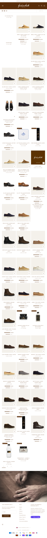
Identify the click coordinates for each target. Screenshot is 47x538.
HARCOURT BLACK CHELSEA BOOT (9, 251)
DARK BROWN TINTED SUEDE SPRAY (38, 144)
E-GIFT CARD (38, 166)
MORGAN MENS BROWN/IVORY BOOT (23, 409)
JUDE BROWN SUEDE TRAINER (9, 329)
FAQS (20, 509)
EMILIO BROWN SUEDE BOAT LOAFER (38, 197)
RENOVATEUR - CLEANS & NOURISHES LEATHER (23, 459)
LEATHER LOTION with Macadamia (38, 326)
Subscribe (6, 515)
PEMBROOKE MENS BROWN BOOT (38, 435)
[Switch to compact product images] (6, 10)
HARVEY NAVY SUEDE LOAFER (9, 276)
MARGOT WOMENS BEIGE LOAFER (9, 382)
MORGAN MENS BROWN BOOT (9, 408)
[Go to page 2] (11, 466)
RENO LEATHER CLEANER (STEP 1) (9, 462)
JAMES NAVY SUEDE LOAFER (23, 302)
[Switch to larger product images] (2, 10)
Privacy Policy (21, 519)
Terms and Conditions (23, 521)
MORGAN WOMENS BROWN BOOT (38, 409)
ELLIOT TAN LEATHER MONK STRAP (23, 194)
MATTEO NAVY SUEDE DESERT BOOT (38, 382)
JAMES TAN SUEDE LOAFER (38, 302)
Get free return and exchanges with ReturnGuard (38, 206)
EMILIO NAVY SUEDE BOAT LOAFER (9, 224)
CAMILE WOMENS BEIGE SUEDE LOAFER (23, 87)
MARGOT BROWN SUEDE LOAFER (23, 355)
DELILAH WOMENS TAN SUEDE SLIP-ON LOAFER (23, 170)
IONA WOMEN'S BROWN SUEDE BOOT (9, 303)
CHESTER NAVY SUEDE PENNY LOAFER (23, 113)
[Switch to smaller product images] (4, 10)
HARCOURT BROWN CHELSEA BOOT (23, 251)
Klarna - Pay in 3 (22, 517)
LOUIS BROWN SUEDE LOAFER (9, 354)
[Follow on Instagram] (2, 524)
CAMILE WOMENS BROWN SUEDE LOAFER (38, 87)
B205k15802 (9, 42)
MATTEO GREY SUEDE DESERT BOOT (23, 382)
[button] (21, 39)
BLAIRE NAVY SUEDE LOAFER (9, 86)
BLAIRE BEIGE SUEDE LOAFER (38, 61)
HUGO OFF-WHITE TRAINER (38, 276)
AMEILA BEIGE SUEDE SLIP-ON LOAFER (23, 35)
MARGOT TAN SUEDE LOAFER (38, 354)
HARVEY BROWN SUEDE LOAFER (38, 251)
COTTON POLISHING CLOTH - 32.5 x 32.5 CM (23, 144)
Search (20, 507)
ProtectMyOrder (22, 515)
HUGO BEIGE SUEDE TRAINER (23, 276)
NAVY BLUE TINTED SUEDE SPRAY (23, 432)
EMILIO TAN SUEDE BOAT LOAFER (23, 224)
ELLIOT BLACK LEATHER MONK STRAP (9, 194)
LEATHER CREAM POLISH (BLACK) (23, 326)
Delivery (20, 511)
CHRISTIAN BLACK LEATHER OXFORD (9, 144)
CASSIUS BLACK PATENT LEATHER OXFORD (9, 120)
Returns (20, 513)
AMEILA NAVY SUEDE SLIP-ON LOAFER (38, 35)
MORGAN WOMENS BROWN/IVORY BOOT (9, 435)
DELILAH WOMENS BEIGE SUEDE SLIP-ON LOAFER (9, 170)
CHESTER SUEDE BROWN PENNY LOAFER (38, 113)
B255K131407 (23, 42)
